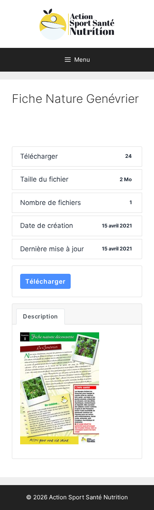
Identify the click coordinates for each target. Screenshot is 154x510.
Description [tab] (40, 316)
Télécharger (45, 281)
